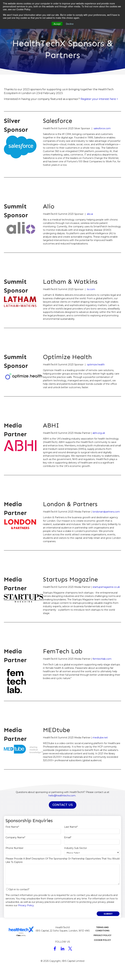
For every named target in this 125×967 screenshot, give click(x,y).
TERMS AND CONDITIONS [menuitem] (102, 929)
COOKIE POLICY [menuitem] (102, 940)
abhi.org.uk (99, 433)
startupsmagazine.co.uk (106, 587)
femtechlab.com (102, 658)
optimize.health (96, 364)
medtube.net (100, 737)
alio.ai (90, 213)
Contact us (62, 805)
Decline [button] (70, 23)
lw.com (91, 289)
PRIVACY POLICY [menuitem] (102, 935)
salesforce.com (102, 128)
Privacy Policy (26, 905)
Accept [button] (57, 23)
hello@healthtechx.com (62, 795)
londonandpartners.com (106, 511)
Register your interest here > (100, 99)
